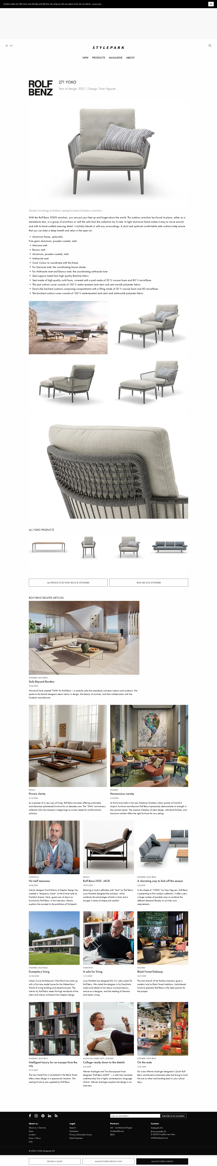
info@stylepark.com (159, 1138)
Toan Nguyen (107, 88)
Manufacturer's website (162, 1161)
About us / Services (37, 1127)
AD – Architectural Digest (121, 1127)
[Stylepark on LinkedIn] (49, 1116)
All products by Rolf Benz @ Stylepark (68, 582)
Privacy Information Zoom (81, 1134)
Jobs (31, 1141)
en (11, 46)
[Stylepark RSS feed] (56, 1116)
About (130, 57)
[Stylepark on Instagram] (36, 1116)
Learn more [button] (97, 4)
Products (98, 57)
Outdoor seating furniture (65, 210)
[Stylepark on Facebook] (30, 1116)
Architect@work (117, 1131)
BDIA (112, 1134)
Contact (32, 1134)
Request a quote (54, 1161)
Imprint (72, 1127)
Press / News (35, 1138)
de (7, 46)
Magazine (116, 57)
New (86, 57)
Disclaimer (74, 1131)
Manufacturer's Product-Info (108, 1161)
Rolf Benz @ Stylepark (149, 582)
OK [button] (211, 4)
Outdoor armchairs (91, 210)
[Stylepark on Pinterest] (43, 1116)
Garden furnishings (39, 210)
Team (31, 1131)
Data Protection (76, 1138)
